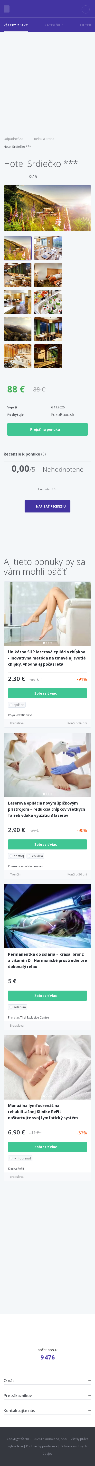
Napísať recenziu (51, 506)
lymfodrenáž (22, 1158)
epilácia (19, 705)
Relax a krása (44, 138)
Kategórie (54, 25)
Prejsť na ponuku (45, 429)
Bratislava (17, 723)
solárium (20, 1007)
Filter (85, 25)
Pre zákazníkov (18, 1395)
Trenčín (15, 874)
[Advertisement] (47, 82)
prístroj (19, 856)
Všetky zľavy (16, 25)
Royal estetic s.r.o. (20, 715)
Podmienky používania (41, 1446)
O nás (9, 1380)
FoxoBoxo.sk (62, 414)
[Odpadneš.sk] (47, 9)
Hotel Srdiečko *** (17, 146)
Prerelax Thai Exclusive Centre (28, 1017)
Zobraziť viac (46, 693)
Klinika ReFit (16, 1169)
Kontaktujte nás (19, 1410)
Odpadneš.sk (13, 138)
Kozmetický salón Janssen (25, 866)
